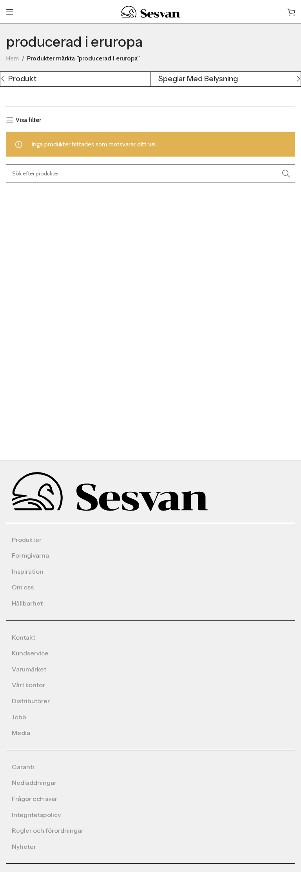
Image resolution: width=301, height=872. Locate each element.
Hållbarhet (27, 603)
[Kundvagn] (291, 12)
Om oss (23, 587)
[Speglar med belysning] (225, 79)
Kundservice (30, 653)
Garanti (23, 767)
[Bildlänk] (110, 490)
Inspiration (28, 571)
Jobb (19, 717)
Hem (12, 58)
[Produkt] (75, 79)
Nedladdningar (34, 782)
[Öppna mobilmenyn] (10, 12)
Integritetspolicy (36, 815)
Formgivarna (30, 555)
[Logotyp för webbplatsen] (150, 11)
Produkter (27, 540)
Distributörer (31, 701)
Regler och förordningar (47, 830)
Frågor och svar (34, 799)
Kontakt (23, 637)
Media (21, 733)
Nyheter (24, 846)
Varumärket (29, 669)
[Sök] (286, 173)
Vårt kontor (28, 685)
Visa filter (28, 120)
